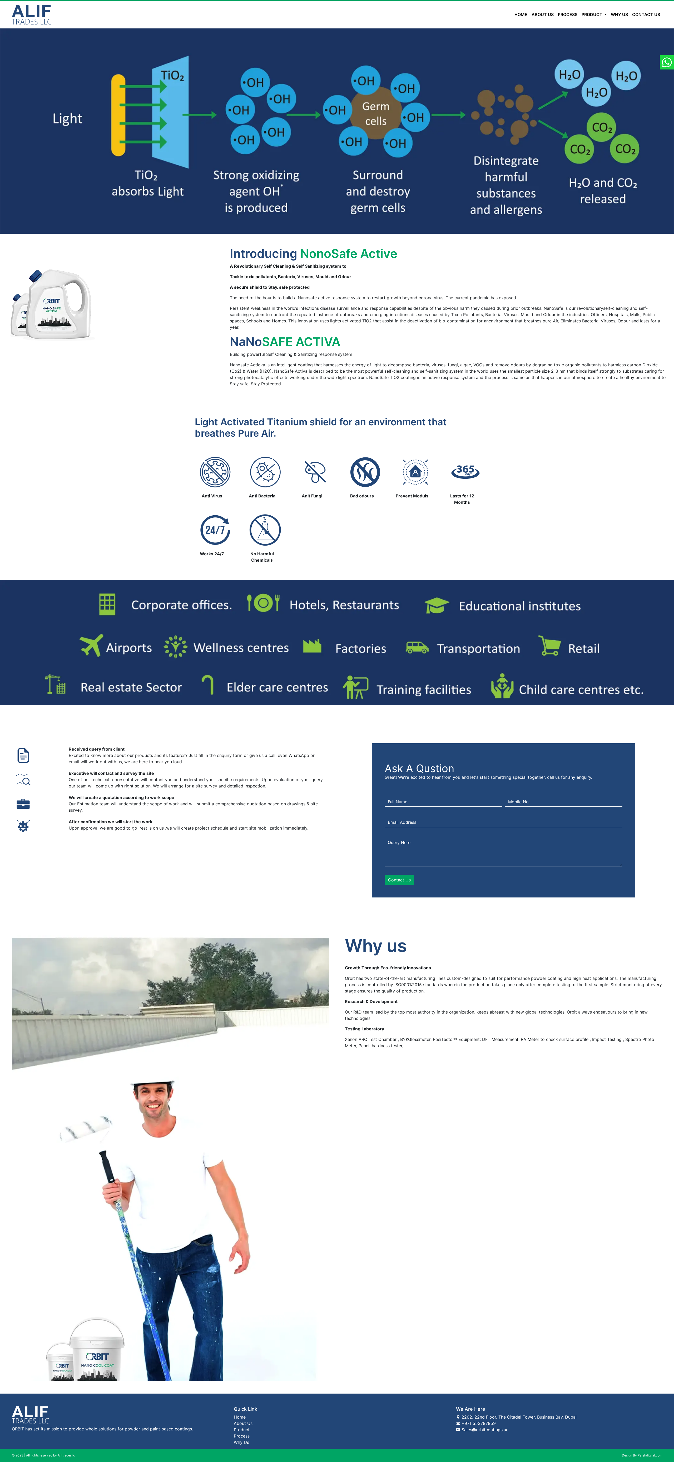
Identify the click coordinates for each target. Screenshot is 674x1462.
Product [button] (592, 14)
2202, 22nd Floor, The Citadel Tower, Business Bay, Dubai (518, 1417)
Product (242, 1429)
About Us (243, 1423)
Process (567, 14)
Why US (619, 14)
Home (521, 14)
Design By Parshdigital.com (642, 1455)
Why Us (241, 1442)
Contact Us (646, 14)
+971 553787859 (478, 1423)
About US (543, 14)
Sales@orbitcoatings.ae (484, 1429)
